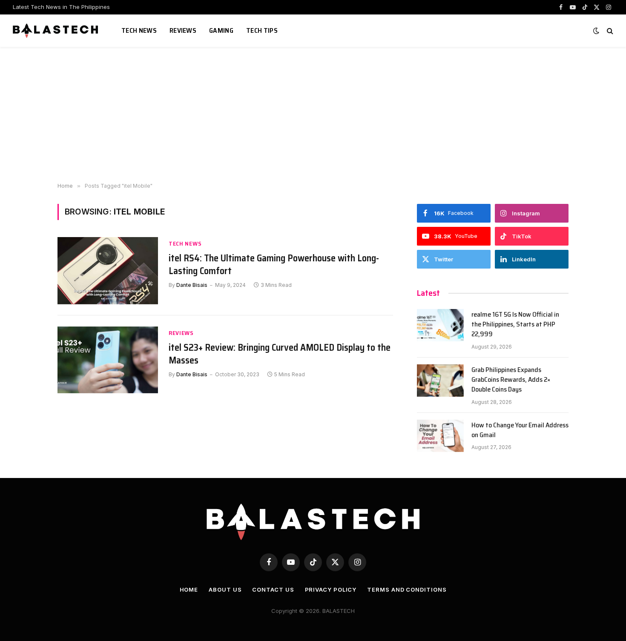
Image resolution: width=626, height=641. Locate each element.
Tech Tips (262, 30)
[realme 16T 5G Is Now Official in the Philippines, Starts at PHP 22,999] (440, 325)
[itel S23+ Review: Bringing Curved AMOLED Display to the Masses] (107, 359)
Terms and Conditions (406, 589)
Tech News (139, 30)
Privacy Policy (331, 589)
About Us (225, 589)
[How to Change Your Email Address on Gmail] (440, 436)
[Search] (609, 30)
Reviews (182, 30)
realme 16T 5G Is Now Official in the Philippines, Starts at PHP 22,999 (515, 324)
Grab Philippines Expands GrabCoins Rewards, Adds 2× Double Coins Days (510, 380)
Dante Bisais (191, 285)
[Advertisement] (313, 115)
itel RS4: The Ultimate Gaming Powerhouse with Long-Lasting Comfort (274, 265)
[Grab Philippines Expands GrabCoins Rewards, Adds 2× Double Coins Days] (440, 380)
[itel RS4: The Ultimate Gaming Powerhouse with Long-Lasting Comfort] (107, 270)
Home (189, 589)
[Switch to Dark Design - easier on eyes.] (596, 30)
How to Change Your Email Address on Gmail (520, 430)
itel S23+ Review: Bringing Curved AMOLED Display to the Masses (280, 354)
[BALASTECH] (56, 30)
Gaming (221, 30)
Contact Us (273, 589)
